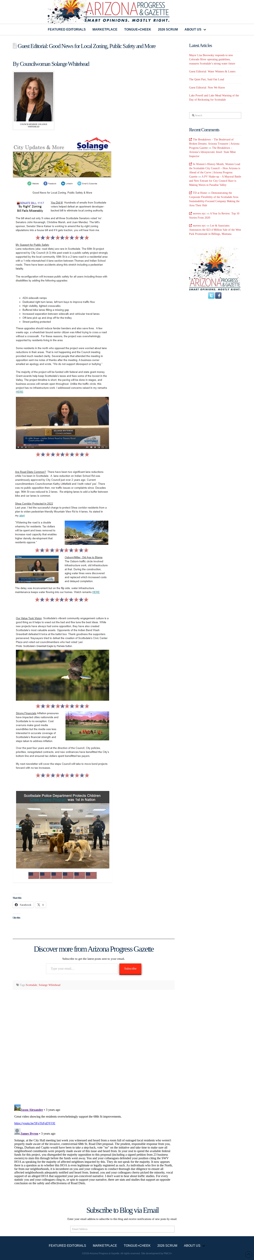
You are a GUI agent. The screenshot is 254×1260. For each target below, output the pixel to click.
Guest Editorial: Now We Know (207, 87)
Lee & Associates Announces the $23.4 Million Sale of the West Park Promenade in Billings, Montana (215, 229)
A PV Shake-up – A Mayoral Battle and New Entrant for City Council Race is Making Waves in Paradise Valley (215, 180)
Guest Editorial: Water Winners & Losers (212, 71)
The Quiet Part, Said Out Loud (206, 79)
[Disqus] (94, 1044)
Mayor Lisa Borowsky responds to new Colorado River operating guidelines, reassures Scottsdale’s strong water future (212, 59)
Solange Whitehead (49, 985)
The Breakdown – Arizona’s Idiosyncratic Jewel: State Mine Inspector (212, 152)
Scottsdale (31, 985)
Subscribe (130, 968)
